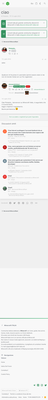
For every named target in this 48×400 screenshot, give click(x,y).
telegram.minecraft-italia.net (30, 35)
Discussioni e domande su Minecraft (27, 177)
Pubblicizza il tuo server (21, 166)
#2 (45, 99)
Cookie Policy (5, 374)
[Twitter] (45, 385)
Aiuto (20, 397)
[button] (3, 4)
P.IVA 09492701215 (34, 397)
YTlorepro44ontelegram (17, 141)
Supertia (10, 136)
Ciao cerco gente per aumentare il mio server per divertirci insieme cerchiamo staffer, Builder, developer (25, 162)
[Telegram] (34, 385)
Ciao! (10, 176)
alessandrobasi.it (39, 89)
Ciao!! (10, 187)
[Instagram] (42, 385)
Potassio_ (6, 16)
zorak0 (12, 182)
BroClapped (11, 177)
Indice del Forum (6, 366)
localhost (27, 89)
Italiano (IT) (24, 390)
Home (3, 362)
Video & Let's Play (19, 136)
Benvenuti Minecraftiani (19, 189)
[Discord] (38, 385)
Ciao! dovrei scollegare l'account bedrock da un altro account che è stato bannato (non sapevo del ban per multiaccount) (26, 132)
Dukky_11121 (12, 150)
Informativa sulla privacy (9, 397)
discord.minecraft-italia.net (29, 25)
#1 (45, 59)
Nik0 (9, 189)
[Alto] (42, 397)
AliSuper (10, 166)
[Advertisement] (24, 240)
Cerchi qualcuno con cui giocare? (27, 150)
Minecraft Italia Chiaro (9, 390)
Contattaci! (4, 370)
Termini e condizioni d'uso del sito (20, 394)
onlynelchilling (14, 194)
